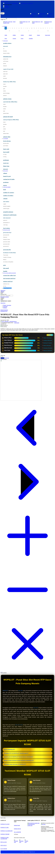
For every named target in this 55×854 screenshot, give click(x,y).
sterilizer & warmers (8, 192)
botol (4, 189)
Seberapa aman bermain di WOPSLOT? (15, 764)
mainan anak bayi (8, 281)
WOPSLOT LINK (5, 827)
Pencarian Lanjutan (5, 296)
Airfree (22, 35)
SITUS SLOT (4, 845)
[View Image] (1, 671)
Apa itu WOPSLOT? (9, 749)
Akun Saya (3, 290)
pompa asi (5, 220)
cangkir (4, 203)
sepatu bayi (5, 71)
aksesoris (5, 95)
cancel (2, 298)
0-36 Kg (4, 156)
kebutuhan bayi (7, 56)
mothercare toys (6, 283)
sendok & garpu (6, 208)
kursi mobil (6, 152)
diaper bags (6, 166)
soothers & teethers (8, 195)
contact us (46, 22)
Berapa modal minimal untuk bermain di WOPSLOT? (19, 760)
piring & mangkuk (6, 206)
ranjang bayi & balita (8, 179)
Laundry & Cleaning (7, 257)
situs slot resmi (19, 724)
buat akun (5, 306)
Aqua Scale (47, 35)
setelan (4, 90)
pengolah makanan (8, 212)
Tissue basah (5, 255)
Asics (6, 38)
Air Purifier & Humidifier (8, 261)
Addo (6, 35)
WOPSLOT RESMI (5, 834)
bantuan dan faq (17, 828)
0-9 (48, 30)
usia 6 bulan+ (5, 145)
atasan (4, 84)
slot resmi (35, 707)
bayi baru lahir (6, 143)
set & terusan (5, 61)
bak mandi (6, 268)
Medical (4, 259)
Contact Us (49, 16)
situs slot (20, 690)
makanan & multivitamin (9, 215)
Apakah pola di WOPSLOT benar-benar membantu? (18, 757)
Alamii (30, 35)
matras (5, 185)
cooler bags (5, 224)
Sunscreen (5, 237)
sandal (4, 76)
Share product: (4, 359)
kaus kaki (5, 78)
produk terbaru (7, 43)
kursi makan (6, 228)
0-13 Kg (4, 154)
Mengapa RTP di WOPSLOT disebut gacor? (16, 753)
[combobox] (7, 295)
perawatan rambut (6, 241)
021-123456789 (17, 832)
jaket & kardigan (6, 93)
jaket (4, 111)
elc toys (4, 286)
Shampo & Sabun (6, 239)
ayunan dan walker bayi (9, 275)
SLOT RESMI (4, 848)
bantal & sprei (7, 176)
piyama (4, 63)
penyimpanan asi (6, 222)
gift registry (30, 3)
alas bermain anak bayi (9, 278)
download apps (14, 3)
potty (4, 265)
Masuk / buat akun (7, 305)
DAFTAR (40, 16)
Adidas (14, 35)
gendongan (6, 160)
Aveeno (14, 38)
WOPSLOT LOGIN (5, 824)
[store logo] (11, 19)
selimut (5, 173)
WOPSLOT (5, 690)
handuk (5, 271)
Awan (22, 38)
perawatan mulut (6, 244)
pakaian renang (7, 98)
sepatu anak (5, 73)
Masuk (2, 291)
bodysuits (5, 65)
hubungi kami (17, 825)
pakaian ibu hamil (8, 116)
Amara (38, 35)
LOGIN (32, 16)
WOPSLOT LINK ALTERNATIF (5, 838)
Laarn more (16, 322)
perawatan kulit (6, 234)
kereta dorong (7, 141)
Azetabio (31, 38)
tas (3, 48)
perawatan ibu (7, 249)
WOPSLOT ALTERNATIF (6, 830)
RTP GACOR (4, 842)
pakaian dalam (6, 113)
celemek (5, 198)
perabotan (6, 182)
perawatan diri (6, 246)
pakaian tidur (5, 58)
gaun (4, 88)
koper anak (6, 149)
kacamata (5, 50)
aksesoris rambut (6, 53)
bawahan (5, 86)
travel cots (6, 163)
